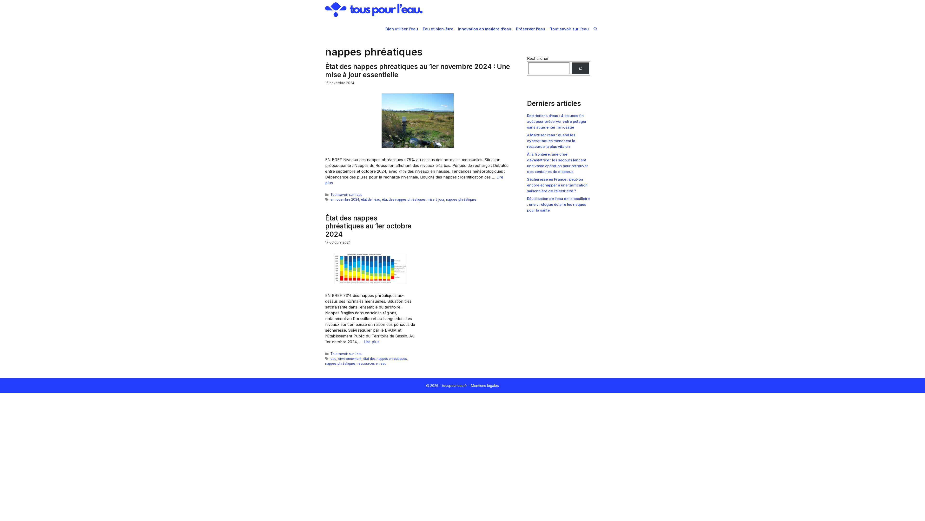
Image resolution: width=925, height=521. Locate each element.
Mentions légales (485, 385)
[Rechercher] (580, 68)
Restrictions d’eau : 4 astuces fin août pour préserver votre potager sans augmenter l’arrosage (557, 121)
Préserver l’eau (530, 29)
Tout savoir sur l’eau (569, 29)
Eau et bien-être (438, 29)
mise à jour (436, 199)
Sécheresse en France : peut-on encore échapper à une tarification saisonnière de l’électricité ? (557, 185)
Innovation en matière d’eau (484, 29)
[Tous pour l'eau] (374, 9)
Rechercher (538, 58)
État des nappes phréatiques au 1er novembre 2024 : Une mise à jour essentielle (417, 70)
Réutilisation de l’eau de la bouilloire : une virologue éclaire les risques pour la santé (558, 204)
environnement (349, 359)
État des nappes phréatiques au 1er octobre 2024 (368, 226)
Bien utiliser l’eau (401, 29)
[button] (595, 29)
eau (333, 359)
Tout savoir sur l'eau (346, 195)
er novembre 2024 (344, 199)
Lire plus (371, 341)
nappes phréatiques (461, 199)
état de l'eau (370, 199)
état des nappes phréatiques (404, 199)
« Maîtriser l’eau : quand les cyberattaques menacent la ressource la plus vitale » (551, 141)
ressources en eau (371, 363)
